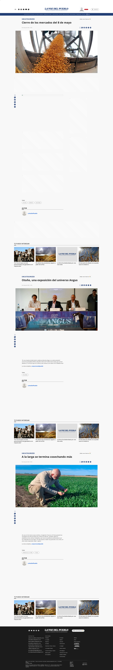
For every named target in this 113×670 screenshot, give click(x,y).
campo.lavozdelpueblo (37, 366)
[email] (88, 27)
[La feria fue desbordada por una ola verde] (67, 254)
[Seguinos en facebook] (38, 630)
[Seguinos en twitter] (34, 630)
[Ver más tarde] (80, 27)
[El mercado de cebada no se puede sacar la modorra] (89, 254)
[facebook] (84, 27)
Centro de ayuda (71, 662)
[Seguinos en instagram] (36, 630)
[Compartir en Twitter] (86, 27)
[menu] (15, 9)
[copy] (90, 27)
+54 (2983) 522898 (29, 663)
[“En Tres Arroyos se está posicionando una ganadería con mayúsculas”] (24, 254)
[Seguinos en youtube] (31, 630)
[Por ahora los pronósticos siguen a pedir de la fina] (46, 254)
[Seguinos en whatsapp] (29, 630)
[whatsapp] (82, 27)
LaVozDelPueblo (32, 213)
